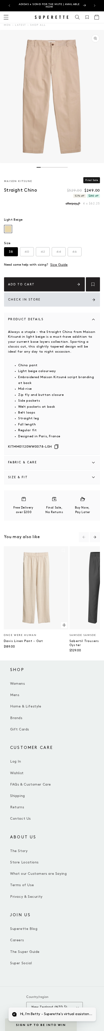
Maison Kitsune (18, 181)
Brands (16, 718)
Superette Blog (23, 928)
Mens (14, 695)
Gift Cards (19, 729)
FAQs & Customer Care (30, 784)
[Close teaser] (78, 1016)
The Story (19, 851)
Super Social (21, 963)
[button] (77, 17)
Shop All (38, 25)
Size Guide (59, 264)
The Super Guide (25, 951)
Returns (17, 807)
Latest (20, 25)
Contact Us (20, 818)
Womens (17, 683)
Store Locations (24, 862)
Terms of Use (22, 885)
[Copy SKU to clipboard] (56, 447)
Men (7, 25)
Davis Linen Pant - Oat (23, 641)
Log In (15, 761)
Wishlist (17, 773)
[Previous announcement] (9, 5)
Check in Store (24, 299)
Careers (17, 940)
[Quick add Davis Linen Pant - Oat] (64, 625)
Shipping (17, 795)
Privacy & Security (26, 896)
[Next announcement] (94, 5)
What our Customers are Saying (38, 873)
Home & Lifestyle (25, 706)
